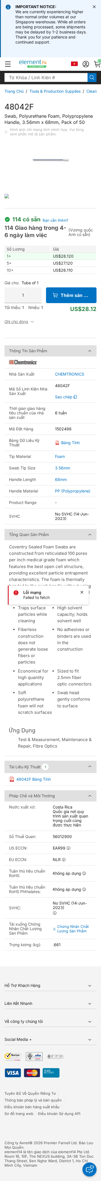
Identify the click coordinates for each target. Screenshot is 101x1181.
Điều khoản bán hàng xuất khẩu (31, 1107)
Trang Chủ (14, 91)
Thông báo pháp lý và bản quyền (33, 1100)
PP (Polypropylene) (72, 491)
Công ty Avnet (16, 1143)
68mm (61, 479)
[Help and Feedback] (89, 1169)
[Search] (92, 77)
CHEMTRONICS (69, 374)
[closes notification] (94, 6)
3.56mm (62, 467)
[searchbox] (46, 77)
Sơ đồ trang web (18, 1113)
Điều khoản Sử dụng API (59, 1113)
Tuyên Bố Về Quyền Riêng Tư (30, 1093)
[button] (7, 64)
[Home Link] (43, 64)
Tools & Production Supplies (55, 91)
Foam (60, 456)
